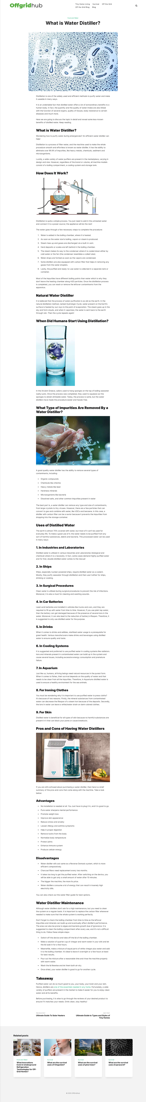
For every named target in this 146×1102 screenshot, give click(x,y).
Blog (94, 7)
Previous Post (50, 1014)
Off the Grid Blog (82, 7)
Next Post (93, 1015)
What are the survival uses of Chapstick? (57, 1063)
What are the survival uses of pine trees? (87, 1063)
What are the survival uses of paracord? (118, 1063)
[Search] (136, 5)
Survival (96, 4)
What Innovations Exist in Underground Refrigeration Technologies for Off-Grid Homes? (26, 1067)
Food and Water (73, 18)
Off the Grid (107, 4)
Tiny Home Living (82, 4)
